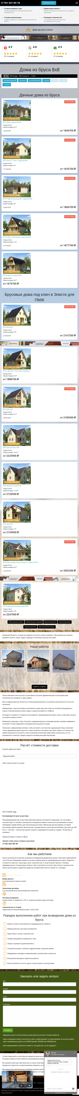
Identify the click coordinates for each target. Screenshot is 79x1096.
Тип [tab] (6, 76)
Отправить (7, 1030)
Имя (4, 981)
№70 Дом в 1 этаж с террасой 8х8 (15, 161)
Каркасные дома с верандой (34, 622)
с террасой (7, 84)
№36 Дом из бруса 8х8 (11, 447)
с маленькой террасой (10, 80)
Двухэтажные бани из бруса (46, 627)
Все (33, 76)
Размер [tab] (15, 76)
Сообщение (6, 1004)
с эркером (46, 80)
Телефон (5, 989)
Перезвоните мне (48, 3)
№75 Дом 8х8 (8, 524)
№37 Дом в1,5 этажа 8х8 (12, 486)
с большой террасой (34, 80)
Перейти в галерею (39, 687)
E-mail (5, 996)
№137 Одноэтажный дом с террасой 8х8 (17, 199)
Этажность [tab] (25, 76)
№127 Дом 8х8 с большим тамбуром (16, 371)
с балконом (22, 80)
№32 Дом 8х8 (8, 409)
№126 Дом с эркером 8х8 (12, 275)
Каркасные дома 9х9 (30, 627)
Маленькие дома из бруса (16, 622)
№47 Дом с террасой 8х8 (12, 122)
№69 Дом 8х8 (8, 327)
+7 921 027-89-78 (10, 3)
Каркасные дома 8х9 (64, 622)
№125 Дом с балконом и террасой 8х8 (17, 237)
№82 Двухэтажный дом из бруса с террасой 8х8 (20, 562)
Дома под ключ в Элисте (43, 30)
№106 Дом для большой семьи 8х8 (15, 606)
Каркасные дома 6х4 (50, 622)
